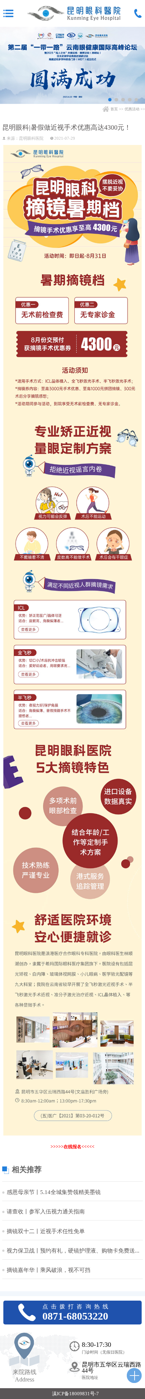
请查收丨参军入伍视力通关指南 (46, 1212)
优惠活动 (132, 109)
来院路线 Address (24, 1376)
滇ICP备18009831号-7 (75, 1393)
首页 (114, 109)
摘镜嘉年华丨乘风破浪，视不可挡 (48, 1270)
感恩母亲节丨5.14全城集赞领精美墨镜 (54, 1192)
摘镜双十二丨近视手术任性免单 (46, 1231)
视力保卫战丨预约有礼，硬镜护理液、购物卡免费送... (73, 1251)
